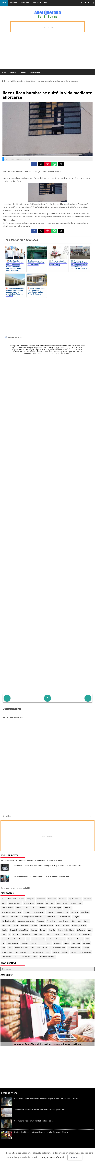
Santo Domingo (7, 952)
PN (3, 943)
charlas (18, 908)
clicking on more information (52, 1157)
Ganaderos (24, 925)
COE (33, 908)
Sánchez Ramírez (74, 948)
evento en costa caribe (26, 921)
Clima (26, 908)
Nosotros (13, 3)
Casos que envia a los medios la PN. (15, 888)
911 (3, 899)
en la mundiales (50, 917)
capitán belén (62, 903)
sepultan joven (38, 952)
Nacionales (86, 934)
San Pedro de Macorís (57, 948)
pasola (49, 939)
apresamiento (29, 903)
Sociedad (65, 952)
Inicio (4, 72)
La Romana (81, 930)
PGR (87, 939)
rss (45, 3)
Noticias (21, 939)
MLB (48, 934)
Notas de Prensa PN (8, 939)
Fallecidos (40, 921)
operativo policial (38, 939)
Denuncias (67, 908)
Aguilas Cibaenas (75, 899)
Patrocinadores (60, 939)
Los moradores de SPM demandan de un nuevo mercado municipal (41, 877)
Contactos (25, 3)
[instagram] (93, 3)
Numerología (35, 72)
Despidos (50, 912)
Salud (32, 948)
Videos (35, 957)
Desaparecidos (39, 912)
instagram (37, 3)
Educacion (14, 917)
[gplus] (89, 3)
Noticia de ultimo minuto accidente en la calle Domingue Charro (41, 1132)
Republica (86, 943)
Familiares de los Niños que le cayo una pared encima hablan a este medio (31, 860)
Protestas (48, 943)
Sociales (56, 952)
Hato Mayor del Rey (79, 925)
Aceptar (75, 1157)
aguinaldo (87, 899)
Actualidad (62, 899)
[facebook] (81, 3)
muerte (65, 934)
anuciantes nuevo (15, 903)
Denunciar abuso (11, 1147)
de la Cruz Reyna (55, 908)
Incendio (52, 930)
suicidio (73, 952)
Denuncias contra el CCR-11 (11, 912)
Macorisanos (26, 934)
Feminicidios (51, 921)
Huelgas (34, 930)
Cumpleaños (42, 908)
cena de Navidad (7, 908)
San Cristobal (42, 948)
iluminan (43, 930)
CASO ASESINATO (76, 903)
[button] (34, 164)
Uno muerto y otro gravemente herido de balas (33, 1121)
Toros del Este (6, 957)
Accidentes (41, 899)
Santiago (86, 948)
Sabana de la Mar (21, 948)
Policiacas (24, 943)
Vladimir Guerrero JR (47, 957)
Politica (33, 943)
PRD (40, 943)
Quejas (66, 943)
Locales (13, 72)
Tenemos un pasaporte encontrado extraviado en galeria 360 (39, 1109)
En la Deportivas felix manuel (32, 917)
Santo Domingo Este (22, 952)
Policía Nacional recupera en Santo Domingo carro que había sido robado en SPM (47, 865)
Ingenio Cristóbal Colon (66, 930)
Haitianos (66, 925)
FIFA (72, 921)
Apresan (40, 903)
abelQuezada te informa (15, 899)
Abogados (30, 899)
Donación (5, 917)
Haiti (57, 925)
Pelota (70, 939)
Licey (89, 930)
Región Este (76, 943)
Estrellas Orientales (8, 921)
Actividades (52, 899)
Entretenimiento (64, 917)
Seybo (48, 952)
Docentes (74, 912)
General (34, 925)
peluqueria (79, 939)
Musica (73, 934)
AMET (4, 903)
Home (4, 3)
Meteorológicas (39, 934)
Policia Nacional (12, 943)
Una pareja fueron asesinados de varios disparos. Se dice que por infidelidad (46, 1098)
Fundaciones (6, 925)
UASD (16, 957)
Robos (10, 948)
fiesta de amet (63, 921)
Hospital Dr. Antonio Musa (19, 930)
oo (28, 939)
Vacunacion (26, 957)
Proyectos (57, 943)
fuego (86, 921)
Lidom (4, 934)
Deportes (23, 72)
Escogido (76, 917)
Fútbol (15, 925)
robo (3, 948)
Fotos (79, 921)
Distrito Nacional (62, 912)
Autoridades (50, 903)
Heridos (4, 930)
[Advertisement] (46, 794)
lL (9, 934)
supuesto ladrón (85, 952)
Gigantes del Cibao (46, 925)
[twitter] (85, 3)
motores (56, 934)
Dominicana (85, 912)
